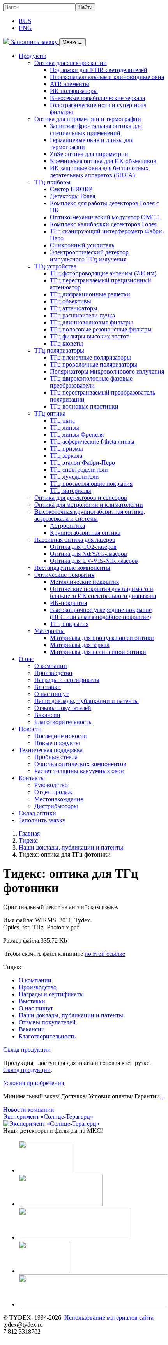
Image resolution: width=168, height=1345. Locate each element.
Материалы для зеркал (80, 645)
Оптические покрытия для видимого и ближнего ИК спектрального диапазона (103, 592)
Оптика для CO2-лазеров (83, 546)
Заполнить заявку (34, 42)
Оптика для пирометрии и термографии (87, 119)
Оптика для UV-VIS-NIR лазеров (94, 560)
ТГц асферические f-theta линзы (92, 441)
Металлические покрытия (84, 581)
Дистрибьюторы (56, 806)
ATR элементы (69, 84)
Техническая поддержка (51, 750)
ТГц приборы (52, 182)
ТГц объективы (70, 301)
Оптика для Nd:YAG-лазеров (88, 553)
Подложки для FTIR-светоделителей (98, 70)
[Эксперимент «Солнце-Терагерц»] (51, 1123)
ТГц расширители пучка (82, 315)
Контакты (32, 778)
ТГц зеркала (66, 455)
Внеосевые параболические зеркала (97, 98)
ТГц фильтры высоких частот (89, 336)
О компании (50, 666)
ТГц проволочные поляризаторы (93, 364)
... (162, 1096)
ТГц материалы (70, 490)
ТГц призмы (66, 448)
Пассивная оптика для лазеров (74, 539)
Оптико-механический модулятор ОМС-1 (105, 217)
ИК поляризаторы (74, 91)
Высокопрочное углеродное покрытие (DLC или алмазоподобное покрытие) (101, 613)
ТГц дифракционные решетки (90, 294)
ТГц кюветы (66, 343)
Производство (53, 673)
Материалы (49, 631)
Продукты (32, 56)
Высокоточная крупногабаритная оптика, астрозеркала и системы (89, 515)
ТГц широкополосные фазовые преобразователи (91, 382)
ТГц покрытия (69, 623)
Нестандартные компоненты (72, 567)
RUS (25, 21)
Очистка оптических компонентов (80, 764)
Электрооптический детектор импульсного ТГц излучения (89, 256)
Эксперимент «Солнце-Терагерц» (48, 1116)
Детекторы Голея (72, 196)
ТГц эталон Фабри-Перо (82, 462)
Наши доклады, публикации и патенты (86, 701)
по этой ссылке (105, 953)
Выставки (47, 687)
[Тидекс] (6, 42)
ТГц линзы (64, 427)
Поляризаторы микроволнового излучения (107, 371)
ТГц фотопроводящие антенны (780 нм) (103, 273)
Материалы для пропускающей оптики (102, 638)
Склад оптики (37, 813)
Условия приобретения (33, 1083)
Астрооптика (67, 525)
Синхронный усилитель (82, 245)
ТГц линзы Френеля (77, 434)
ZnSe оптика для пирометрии (89, 154)
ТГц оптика (49, 413)
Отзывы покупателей (62, 708)
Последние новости (60, 736)
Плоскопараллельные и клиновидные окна (107, 77)
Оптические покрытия (64, 574)
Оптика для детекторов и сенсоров (80, 497)
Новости (30, 729)
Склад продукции (27, 1049)
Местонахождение (58, 799)
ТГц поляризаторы (59, 350)
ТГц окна (62, 420)
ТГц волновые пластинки (84, 406)
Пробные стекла (56, 757)
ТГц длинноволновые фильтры (91, 322)
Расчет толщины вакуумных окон (79, 771)
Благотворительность (62, 722)
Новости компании (28, 1109)
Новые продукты (57, 743)
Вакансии (47, 715)
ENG (25, 28)
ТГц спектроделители (79, 469)
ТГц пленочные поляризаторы (90, 357)
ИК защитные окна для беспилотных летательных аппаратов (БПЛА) (99, 171)
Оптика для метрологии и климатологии (88, 504)
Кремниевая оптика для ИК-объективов (103, 161)
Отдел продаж (53, 792)
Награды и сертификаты (66, 680)
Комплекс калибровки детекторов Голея (103, 224)
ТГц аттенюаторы (73, 308)
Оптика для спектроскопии (70, 63)
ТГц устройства (55, 266)
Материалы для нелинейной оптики (98, 652)
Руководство (51, 785)
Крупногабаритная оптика (85, 532)
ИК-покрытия (68, 602)
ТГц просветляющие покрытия (91, 483)
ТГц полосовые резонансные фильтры (101, 329)
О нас (26, 659)
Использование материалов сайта (109, 1317)
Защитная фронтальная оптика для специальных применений (96, 129)
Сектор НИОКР (71, 189)
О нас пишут (51, 694)
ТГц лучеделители (74, 476)
